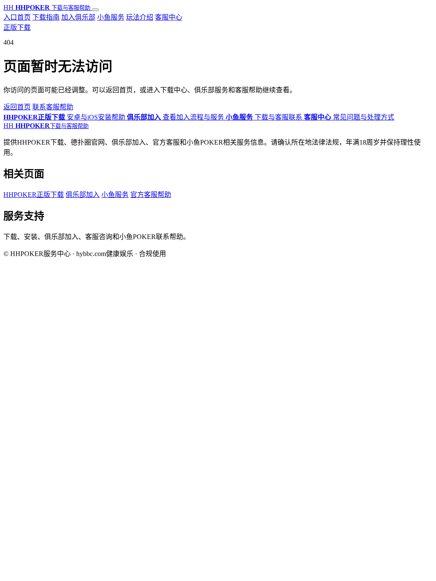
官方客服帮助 (150, 194)
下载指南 (46, 17)
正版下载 (17, 27)
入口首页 (17, 17)
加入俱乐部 (78, 17)
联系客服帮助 (52, 107)
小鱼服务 (110, 17)
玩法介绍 (139, 17)
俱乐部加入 (83, 194)
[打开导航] (95, 10)
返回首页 (17, 107)
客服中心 (168, 17)
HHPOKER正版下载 (33, 194)
